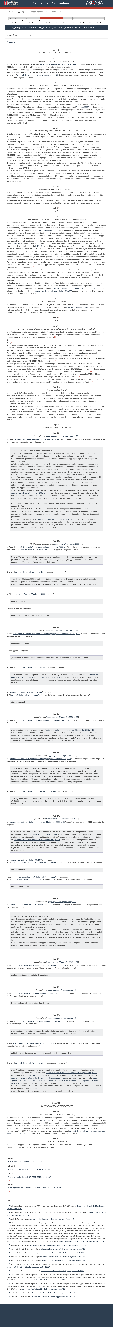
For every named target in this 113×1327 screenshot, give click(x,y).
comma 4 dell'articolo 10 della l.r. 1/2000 (30, 572)
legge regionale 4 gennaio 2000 (66, 544)
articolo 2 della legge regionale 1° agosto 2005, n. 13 (37, 75)
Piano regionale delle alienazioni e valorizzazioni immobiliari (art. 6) (34, 1188)
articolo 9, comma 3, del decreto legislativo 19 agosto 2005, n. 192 (71, 1073)
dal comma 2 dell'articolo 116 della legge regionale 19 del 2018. (62, 1253)
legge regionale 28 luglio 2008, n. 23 (62, 756)
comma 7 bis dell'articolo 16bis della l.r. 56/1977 (53, 291)
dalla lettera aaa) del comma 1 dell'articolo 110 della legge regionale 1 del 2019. (58, 1245)
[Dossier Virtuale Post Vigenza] (94, 42)
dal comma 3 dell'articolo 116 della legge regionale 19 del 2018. (63, 1261)
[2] (37, 167)
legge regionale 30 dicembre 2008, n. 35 (62, 819)
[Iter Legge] (101, 42)
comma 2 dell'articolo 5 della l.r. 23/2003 (30, 668)
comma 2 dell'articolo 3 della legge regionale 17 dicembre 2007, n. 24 (42, 720)
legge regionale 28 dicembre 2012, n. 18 (62, 962)
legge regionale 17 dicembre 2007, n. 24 (62, 717)
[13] (93, 381)
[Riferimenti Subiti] (99, 42)
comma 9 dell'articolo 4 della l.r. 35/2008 (26, 880)
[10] (56, 360)
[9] (87, 355)
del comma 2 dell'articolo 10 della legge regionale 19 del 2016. (82, 1241)
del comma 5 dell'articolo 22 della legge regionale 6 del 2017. (43, 1280)
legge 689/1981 (35, 1089)
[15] (9, 1191)
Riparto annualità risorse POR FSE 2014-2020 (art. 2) (29, 1169)
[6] (55, 337)
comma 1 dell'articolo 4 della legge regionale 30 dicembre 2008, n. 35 (37, 822)
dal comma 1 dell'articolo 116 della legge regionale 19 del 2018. (62, 1249)
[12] (79, 376)
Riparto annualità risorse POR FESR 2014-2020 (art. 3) (29, 1177)
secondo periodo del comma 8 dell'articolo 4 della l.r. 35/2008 (35, 877)
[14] (9, 1180)
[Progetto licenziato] (104, 42)
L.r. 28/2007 (46, 1120)
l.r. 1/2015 (15, 244)
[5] (59, 317)
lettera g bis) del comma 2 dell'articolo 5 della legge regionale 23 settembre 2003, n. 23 (46, 634)
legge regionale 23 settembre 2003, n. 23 (62, 631)
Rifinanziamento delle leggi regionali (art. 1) (25, 1162)
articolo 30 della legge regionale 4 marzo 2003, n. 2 (59, 64)
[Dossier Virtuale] (91, 42)
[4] (33, 267)
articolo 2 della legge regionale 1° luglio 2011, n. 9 (57, 519)
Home (10, 12)
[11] (91, 371)
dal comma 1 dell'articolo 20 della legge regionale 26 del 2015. (52, 1219)
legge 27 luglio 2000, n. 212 (77, 307)
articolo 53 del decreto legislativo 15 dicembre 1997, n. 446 (37, 840)
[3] (59, 207)
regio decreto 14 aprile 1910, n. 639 (43, 834)
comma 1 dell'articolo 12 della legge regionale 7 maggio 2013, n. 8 (37, 993)
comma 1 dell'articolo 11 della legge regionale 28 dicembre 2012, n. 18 (38, 965)
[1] (18, 139)
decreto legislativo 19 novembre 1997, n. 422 (35, 550)
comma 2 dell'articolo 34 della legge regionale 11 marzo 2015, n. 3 (41, 1021)
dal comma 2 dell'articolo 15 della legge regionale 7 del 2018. (52, 1293)
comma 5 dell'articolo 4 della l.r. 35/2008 (26, 860)
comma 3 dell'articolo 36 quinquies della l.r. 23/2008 (35, 791)
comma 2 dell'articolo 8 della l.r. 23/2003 (26, 692)
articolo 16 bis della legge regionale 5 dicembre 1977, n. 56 (75, 288)
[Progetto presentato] (106, 42)
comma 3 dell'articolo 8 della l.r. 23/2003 (26, 695)
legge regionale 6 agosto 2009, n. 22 (62, 902)
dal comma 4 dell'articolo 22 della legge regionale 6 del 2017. (62, 1271)
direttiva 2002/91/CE (33, 1075)
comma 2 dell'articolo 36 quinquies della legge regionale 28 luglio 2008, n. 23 (40, 759)
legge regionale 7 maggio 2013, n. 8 (62, 990)
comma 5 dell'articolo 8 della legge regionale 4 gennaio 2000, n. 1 (41, 547)
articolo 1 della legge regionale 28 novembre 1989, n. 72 (37, 439)
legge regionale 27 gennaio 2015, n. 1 (44, 230)
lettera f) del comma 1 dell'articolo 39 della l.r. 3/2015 (33, 1043)
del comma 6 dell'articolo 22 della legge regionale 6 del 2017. (43, 1289)
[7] (11, 339)
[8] (11, 342)
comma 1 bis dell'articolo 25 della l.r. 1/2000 (28, 594)
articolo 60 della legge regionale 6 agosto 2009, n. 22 (31, 905)
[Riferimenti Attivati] (96, 42)
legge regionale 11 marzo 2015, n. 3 (62, 1018)
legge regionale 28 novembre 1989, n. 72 (62, 436)
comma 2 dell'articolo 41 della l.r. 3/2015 (30, 1063)
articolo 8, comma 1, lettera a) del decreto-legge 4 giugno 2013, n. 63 (38, 1078)
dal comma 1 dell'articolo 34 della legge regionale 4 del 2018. (52, 1297)
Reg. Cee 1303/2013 (84, 107)
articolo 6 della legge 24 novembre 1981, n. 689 (30, 493)
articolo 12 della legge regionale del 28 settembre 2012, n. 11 (70, 730)
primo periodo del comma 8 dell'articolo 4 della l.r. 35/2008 (34, 863)
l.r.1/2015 (38, 246)
